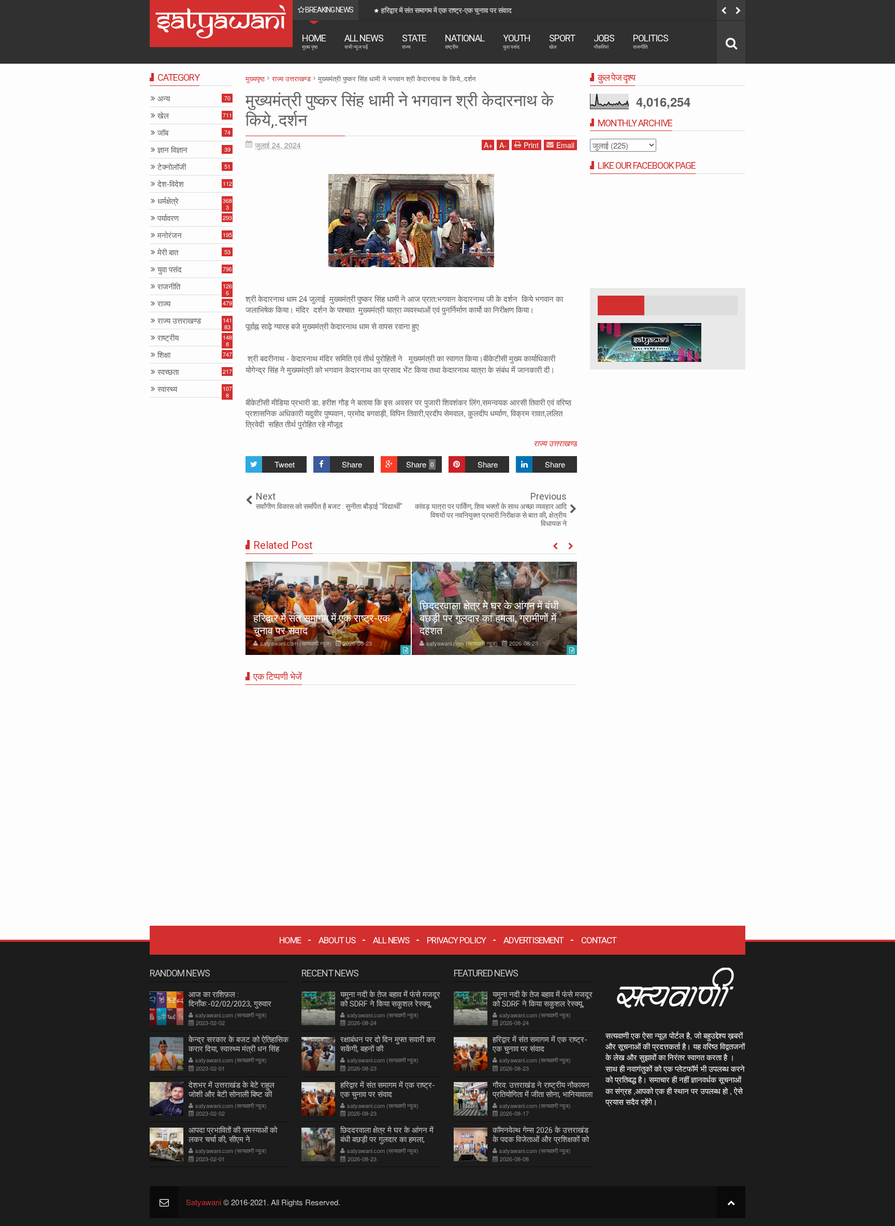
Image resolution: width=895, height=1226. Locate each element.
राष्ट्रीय (168, 338)
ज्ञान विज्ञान (172, 150)
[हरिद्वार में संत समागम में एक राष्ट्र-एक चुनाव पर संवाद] (328, 608)
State (414, 41)
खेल (163, 116)
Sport (562, 41)
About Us (337, 940)
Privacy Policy (456, 940)
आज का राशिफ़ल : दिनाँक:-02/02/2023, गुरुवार (230, 999)
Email (565, 145)
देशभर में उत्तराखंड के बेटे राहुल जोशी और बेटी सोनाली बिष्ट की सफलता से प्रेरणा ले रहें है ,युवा (232, 1094)
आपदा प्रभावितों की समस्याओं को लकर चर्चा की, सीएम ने (233, 1135)
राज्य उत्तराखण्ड (555, 442)
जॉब (162, 133)
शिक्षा (163, 355)
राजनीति (168, 286)
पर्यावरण (168, 218)
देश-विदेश (170, 184)
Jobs (604, 41)
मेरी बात (167, 252)
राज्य (163, 304)
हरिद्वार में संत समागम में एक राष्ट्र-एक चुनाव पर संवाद (442, 10)
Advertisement (533, 940)
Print (531, 145)
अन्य (163, 99)
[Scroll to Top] (731, 1202)
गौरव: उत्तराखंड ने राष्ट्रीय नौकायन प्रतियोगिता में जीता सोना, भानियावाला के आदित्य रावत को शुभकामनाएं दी (543, 1094)
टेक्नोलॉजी (171, 167)
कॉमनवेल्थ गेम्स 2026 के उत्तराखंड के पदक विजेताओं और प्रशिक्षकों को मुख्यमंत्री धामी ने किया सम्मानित (541, 1140)
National (464, 41)
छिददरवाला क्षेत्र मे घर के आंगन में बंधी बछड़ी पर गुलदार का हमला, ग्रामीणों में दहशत (489, 618)
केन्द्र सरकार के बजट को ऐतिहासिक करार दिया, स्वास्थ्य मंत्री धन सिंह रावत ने (238, 1049)
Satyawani (203, 1201)
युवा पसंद (169, 269)
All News (363, 41)
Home (314, 41)
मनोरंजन (169, 235)
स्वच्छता (168, 372)
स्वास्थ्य (167, 389)
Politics (650, 41)
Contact (598, 940)
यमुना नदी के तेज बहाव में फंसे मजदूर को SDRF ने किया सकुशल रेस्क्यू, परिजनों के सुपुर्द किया (390, 1004)
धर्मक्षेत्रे (168, 201)
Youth (516, 41)
